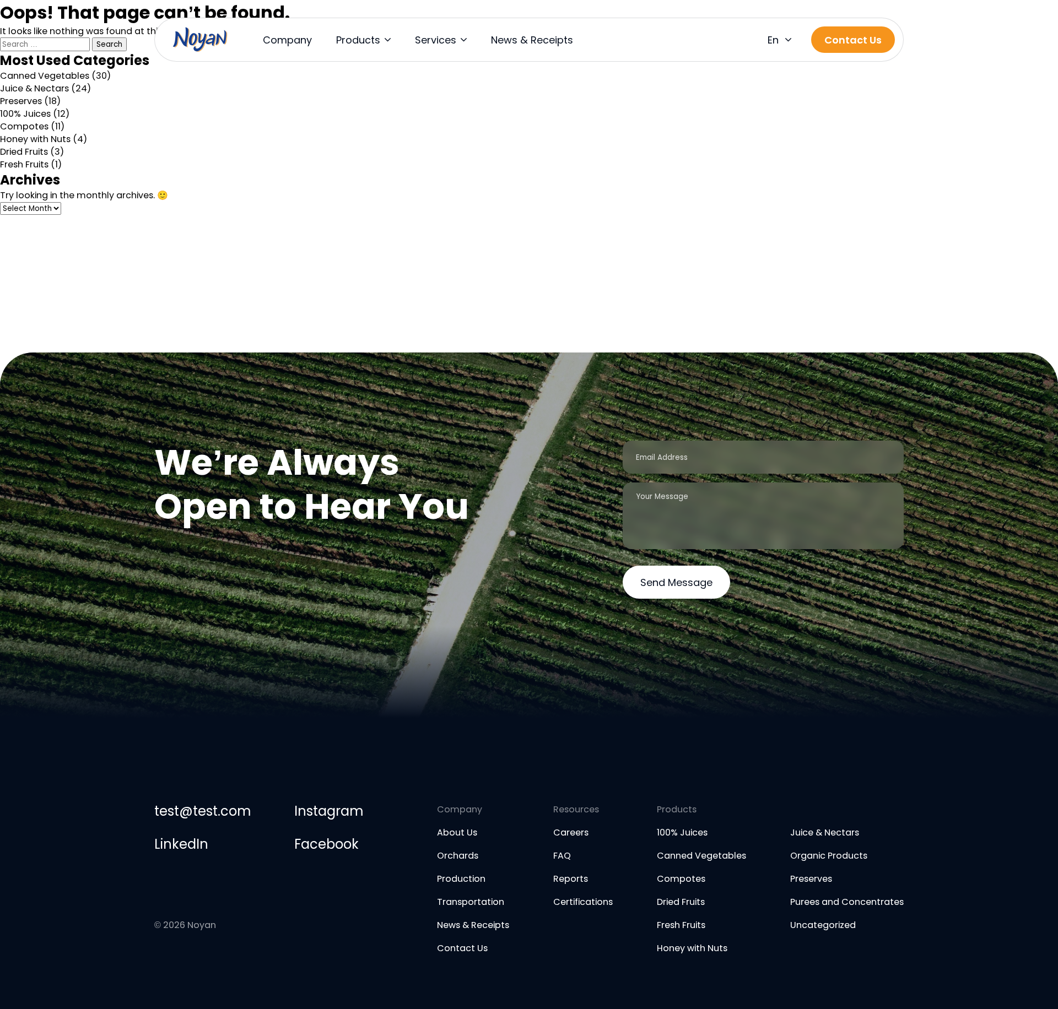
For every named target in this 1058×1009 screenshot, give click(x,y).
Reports (570, 878)
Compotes (24, 126)
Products (358, 40)
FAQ (562, 855)
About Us (457, 832)
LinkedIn (181, 844)
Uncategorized (823, 925)
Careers (571, 832)
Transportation (470, 902)
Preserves (21, 101)
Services (435, 40)
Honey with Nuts (35, 139)
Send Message (676, 582)
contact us (853, 40)
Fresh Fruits (24, 164)
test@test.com (202, 811)
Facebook (326, 844)
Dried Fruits (24, 151)
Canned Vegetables (44, 75)
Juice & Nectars (34, 88)
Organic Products (828, 855)
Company (287, 40)
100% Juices (25, 113)
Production (461, 878)
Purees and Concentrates (847, 902)
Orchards (457, 855)
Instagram (328, 811)
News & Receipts (532, 40)
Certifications (583, 902)
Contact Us (462, 948)
